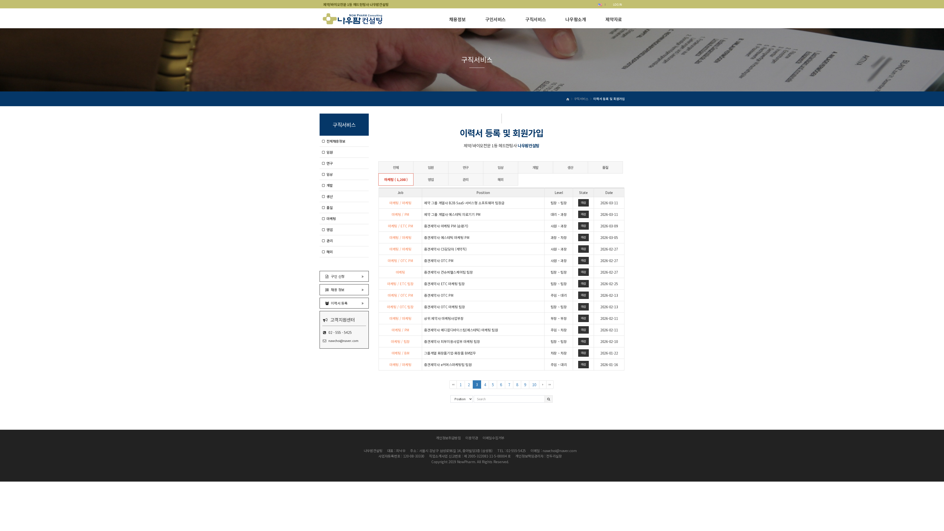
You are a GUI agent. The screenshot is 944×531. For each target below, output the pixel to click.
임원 (329, 152)
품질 (329, 207)
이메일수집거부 (493, 437)
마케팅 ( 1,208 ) (395, 179)
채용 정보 (336, 289)
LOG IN (617, 4)
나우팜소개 (575, 19)
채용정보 (457, 19)
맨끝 (550, 384)
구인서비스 (495, 19)
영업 (329, 229)
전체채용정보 (335, 141)
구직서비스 (535, 19)
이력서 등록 (338, 303)
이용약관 (471, 437)
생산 (329, 196)
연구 (329, 163)
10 (535, 385)
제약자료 (613, 19)
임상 (329, 174)
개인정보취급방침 (448, 437)
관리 (329, 240)
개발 (329, 185)
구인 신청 (336, 276)
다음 (542, 384)
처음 (453, 384)
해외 (329, 251)
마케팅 (330, 218)
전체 (396, 167)
